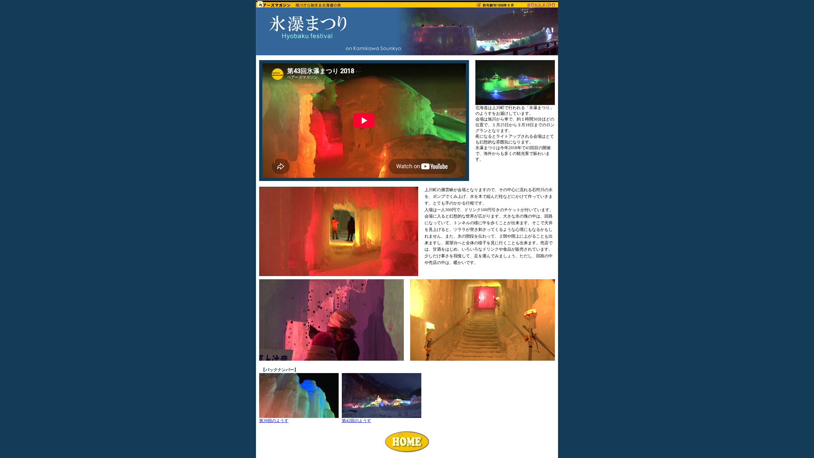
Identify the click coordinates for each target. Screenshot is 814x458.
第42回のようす (356, 420)
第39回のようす (273, 420)
